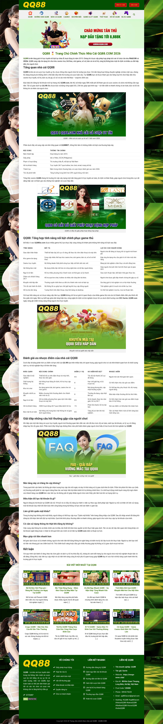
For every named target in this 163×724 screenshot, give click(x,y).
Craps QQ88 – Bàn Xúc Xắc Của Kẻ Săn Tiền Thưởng (36, 628)
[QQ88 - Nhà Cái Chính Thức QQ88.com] (34, 5)
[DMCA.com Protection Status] (30, 699)
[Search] (134, 14)
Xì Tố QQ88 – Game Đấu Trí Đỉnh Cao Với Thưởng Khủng (96, 628)
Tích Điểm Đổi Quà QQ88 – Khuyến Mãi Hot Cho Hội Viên (126, 589)
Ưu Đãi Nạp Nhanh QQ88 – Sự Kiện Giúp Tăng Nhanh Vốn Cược (96, 590)
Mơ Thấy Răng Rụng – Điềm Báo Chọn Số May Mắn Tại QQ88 (66, 590)
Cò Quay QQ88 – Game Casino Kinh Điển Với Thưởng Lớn (126, 629)
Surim (124, 671)
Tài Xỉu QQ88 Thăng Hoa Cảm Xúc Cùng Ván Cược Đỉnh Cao (66, 629)
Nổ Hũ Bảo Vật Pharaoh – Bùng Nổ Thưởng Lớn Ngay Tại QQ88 (37, 590)
